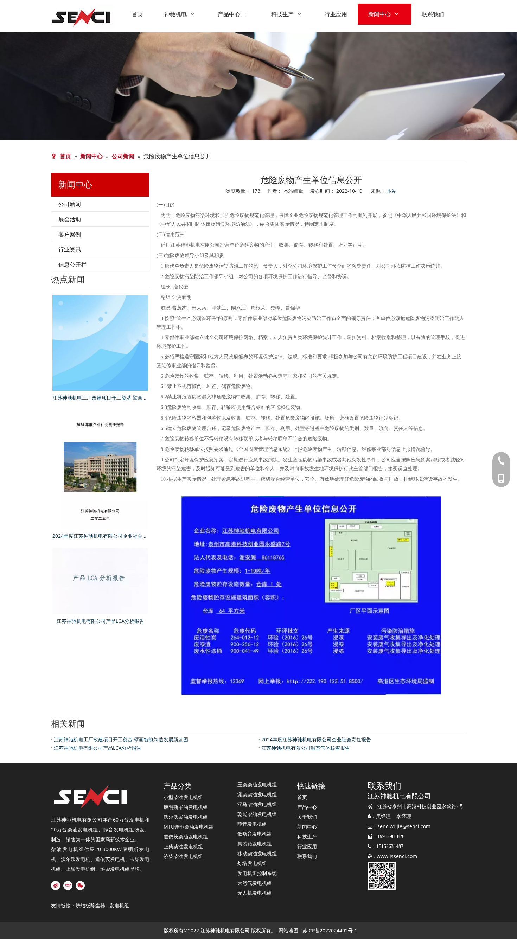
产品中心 (307, 807)
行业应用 (307, 846)
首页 (302, 797)
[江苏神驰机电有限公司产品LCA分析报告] (100, 580)
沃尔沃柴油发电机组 (186, 816)
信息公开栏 (72, 264)
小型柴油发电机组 (183, 797)
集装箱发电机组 (254, 843)
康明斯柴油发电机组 (186, 807)
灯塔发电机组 (252, 863)
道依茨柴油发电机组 (186, 836)
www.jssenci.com (397, 856)
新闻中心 (307, 826)
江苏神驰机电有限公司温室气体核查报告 (305, 748)
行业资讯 (69, 249)
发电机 (137, 819)
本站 (392, 190)
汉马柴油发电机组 (257, 804)
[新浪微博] (55, 885)
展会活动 (69, 219)
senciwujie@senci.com (403, 826)
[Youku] (67, 885)
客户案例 (69, 234)
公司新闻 (69, 204)
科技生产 (307, 836)
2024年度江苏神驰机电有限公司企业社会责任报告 (100, 535)
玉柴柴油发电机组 (257, 784)
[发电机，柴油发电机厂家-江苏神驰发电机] (91, 797)
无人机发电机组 (254, 892)
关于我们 (307, 816)
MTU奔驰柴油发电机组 (189, 826)
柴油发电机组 (82, 829)
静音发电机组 (118, 829)
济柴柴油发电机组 (183, 856)
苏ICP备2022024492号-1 (329, 930)
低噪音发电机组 (254, 833)
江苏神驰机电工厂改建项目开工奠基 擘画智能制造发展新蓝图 (100, 397)
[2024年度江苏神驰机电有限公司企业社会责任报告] (100, 469)
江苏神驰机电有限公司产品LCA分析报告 (100, 621)
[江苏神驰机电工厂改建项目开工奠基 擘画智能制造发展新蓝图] (100, 343)
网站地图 (288, 930)
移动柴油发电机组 (257, 853)
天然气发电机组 (254, 883)
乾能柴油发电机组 (257, 814)
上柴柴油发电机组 (183, 846)
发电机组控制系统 (257, 873)
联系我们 (307, 856)
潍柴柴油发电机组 (257, 794)
